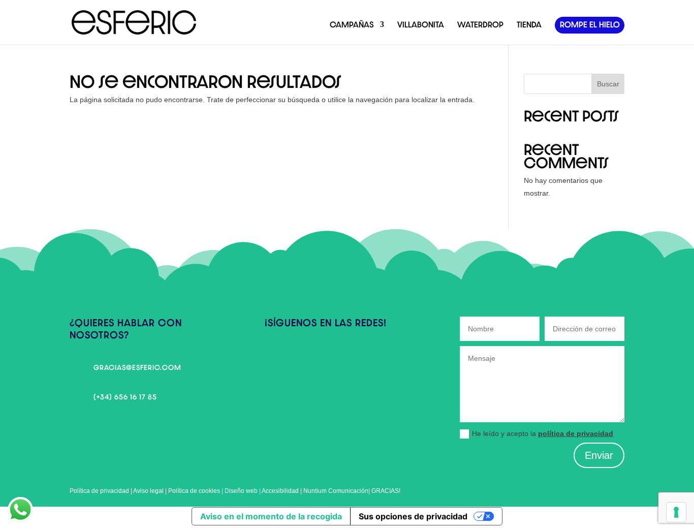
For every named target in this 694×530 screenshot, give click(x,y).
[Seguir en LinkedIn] (313, 357)
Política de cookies (194, 490)
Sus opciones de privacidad (413, 516)
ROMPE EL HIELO (590, 24)
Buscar (608, 84)
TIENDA (529, 24)
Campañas (352, 24)
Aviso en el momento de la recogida (271, 516)
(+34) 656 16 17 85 (125, 396)
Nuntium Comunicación (335, 490)
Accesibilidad (281, 490)
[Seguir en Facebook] (273, 357)
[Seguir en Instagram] (293, 357)
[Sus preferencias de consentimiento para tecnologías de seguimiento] (676, 512)
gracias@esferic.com (137, 367)
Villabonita (420, 24)
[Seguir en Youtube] (334, 357)
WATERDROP (480, 24)
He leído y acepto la (542, 433)
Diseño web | (243, 490)
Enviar (599, 455)
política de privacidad (575, 433)
